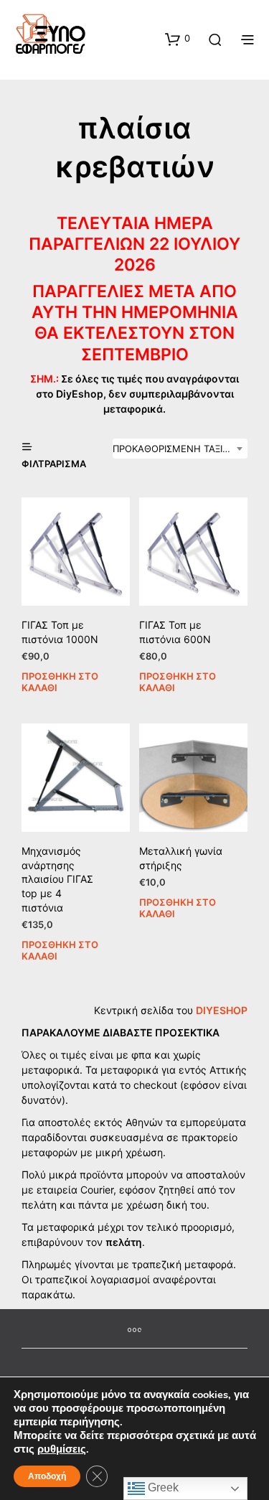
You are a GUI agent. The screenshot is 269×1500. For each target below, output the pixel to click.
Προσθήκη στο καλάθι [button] (60, 681)
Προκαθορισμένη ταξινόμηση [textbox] (180, 448)
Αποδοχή (47, 1476)
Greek (162, 1487)
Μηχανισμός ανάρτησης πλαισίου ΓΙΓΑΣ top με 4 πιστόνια (57, 879)
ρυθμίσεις (61, 1449)
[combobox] (180, 449)
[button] (177, 39)
